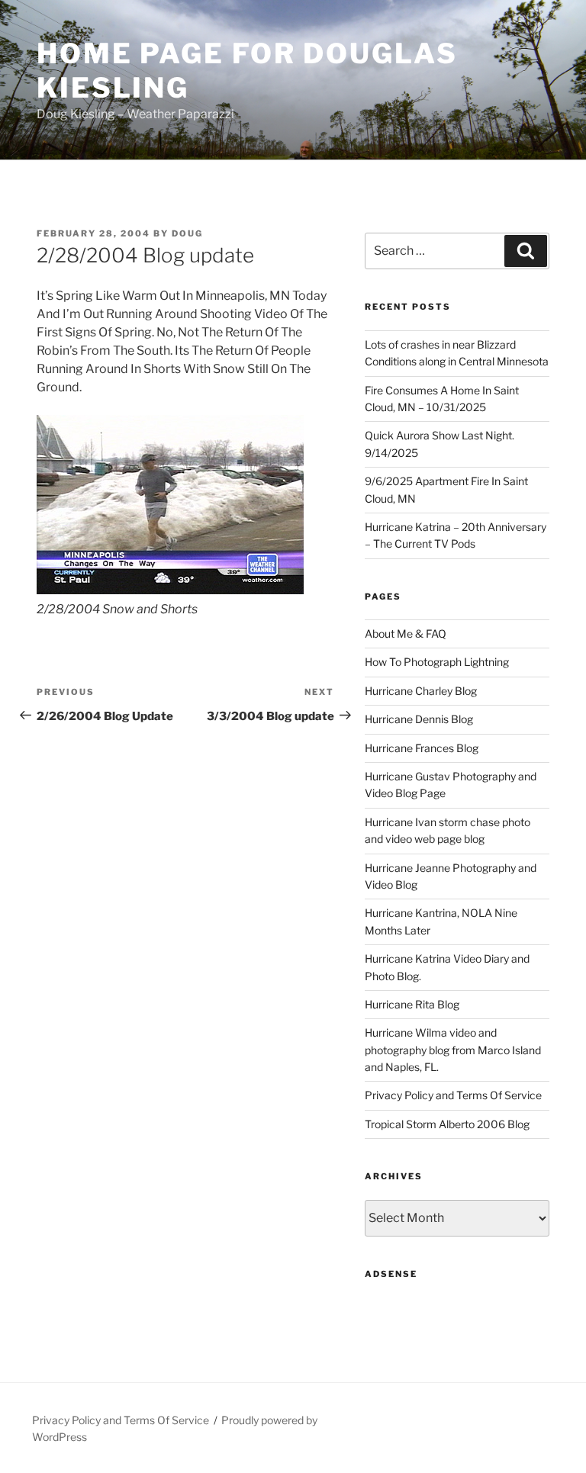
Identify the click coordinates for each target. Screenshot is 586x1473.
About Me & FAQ (405, 633)
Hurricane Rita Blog (412, 1004)
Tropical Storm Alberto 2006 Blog (447, 1124)
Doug (187, 233)
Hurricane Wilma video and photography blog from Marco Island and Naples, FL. (453, 1049)
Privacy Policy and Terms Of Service (453, 1095)
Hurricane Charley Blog (421, 690)
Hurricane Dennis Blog (419, 718)
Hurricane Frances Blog (421, 747)
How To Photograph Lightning (437, 661)
